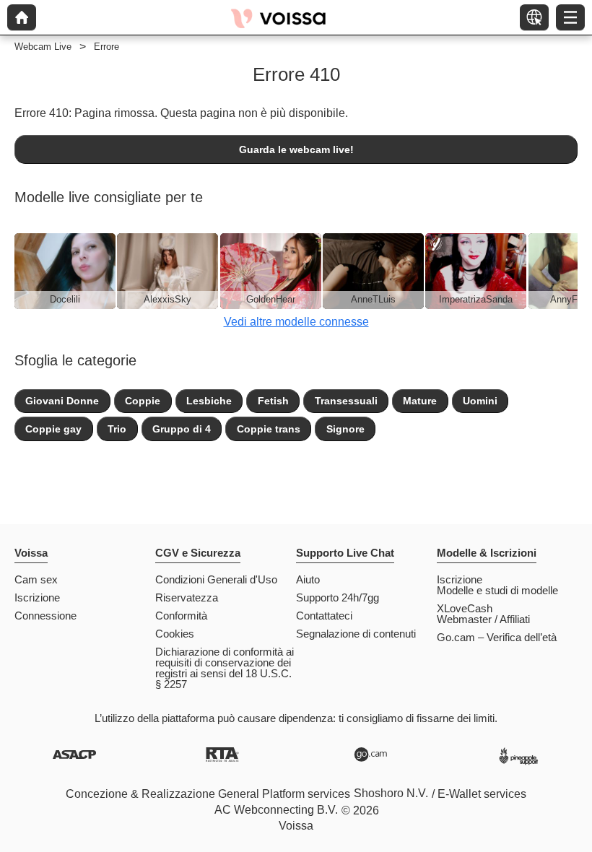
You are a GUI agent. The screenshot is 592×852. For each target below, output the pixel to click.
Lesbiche (209, 401)
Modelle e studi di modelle (497, 590)
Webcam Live (42, 46)
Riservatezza (186, 597)
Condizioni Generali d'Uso (216, 579)
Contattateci (324, 615)
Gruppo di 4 (181, 429)
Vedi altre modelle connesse (296, 322)
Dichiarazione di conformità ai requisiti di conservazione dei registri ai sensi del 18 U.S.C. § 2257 (224, 667)
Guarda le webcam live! (296, 149)
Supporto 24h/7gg (337, 597)
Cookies (174, 633)
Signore (345, 429)
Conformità (181, 615)
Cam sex (36, 579)
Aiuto (308, 579)
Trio (117, 429)
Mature (420, 401)
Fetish (273, 401)
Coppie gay (53, 429)
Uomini (480, 401)
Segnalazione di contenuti (356, 633)
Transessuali (346, 401)
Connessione (45, 615)
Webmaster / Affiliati (483, 619)
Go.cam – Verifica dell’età (497, 637)
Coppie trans (268, 429)
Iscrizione (37, 597)
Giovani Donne (62, 401)
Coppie (142, 401)
